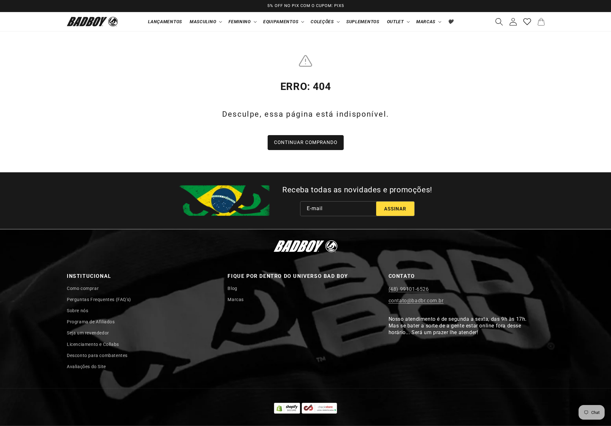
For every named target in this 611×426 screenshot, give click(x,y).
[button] (205, 21)
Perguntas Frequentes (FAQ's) (99, 299)
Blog (232, 288)
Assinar (395, 209)
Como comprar (83, 288)
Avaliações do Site (86, 366)
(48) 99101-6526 (409, 289)
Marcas (236, 299)
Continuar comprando (305, 142)
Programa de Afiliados (91, 321)
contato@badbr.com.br (416, 301)
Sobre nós (77, 310)
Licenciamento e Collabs (93, 344)
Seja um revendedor (88, 332)
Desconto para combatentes (97, 355)
